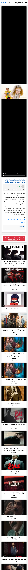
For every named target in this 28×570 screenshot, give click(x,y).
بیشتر (5, 190)
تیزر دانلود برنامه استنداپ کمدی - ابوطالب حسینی (14, 559)
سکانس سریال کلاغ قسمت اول (14, 538)
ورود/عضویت (11, 239)
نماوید (17, 186)
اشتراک (13, 190)
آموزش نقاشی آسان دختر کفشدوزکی (14, 309)
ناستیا (22, 222)
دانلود (20, 190)
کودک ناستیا (13, 220)
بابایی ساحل (6, 220)
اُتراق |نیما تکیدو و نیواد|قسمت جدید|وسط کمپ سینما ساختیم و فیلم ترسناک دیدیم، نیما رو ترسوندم (14, 356)
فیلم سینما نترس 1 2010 (14, 403)
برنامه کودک (21, 220)
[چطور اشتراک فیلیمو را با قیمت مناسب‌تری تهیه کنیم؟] (14, 320)
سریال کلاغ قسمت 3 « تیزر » (14, 472)
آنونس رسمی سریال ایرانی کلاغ (14, 516)
